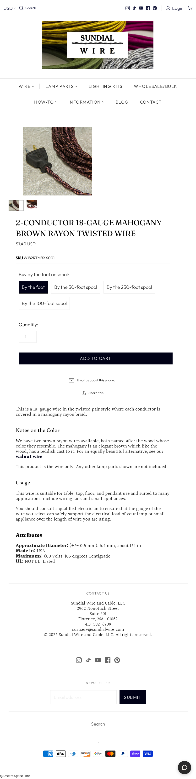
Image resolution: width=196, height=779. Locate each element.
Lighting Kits (106, 86)
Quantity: (28, 324)
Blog (122, 102)
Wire (25, 86)
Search (30, 8)
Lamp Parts (59, 86)
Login (177, 8)
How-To (44, 102)
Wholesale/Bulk (155, 86)
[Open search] (21, 8)
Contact (151, 102)
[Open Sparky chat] (184, 767)
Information (85, 102)
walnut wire (29, 457)
